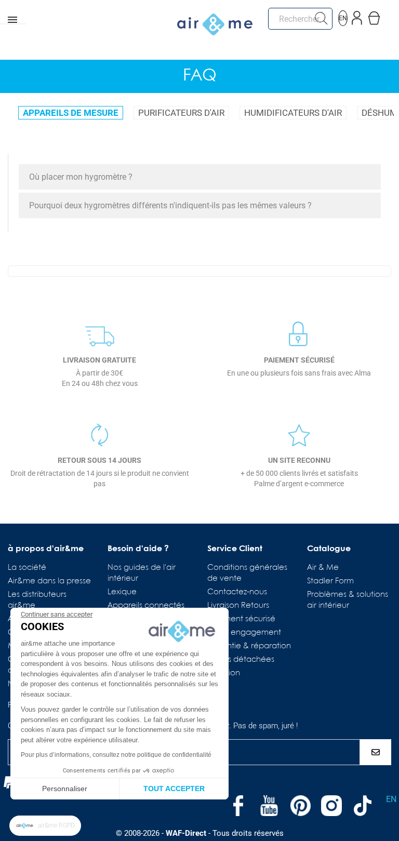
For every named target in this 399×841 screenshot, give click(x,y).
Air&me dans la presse (49, 581)
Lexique (122, 592)
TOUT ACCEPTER (174, 788)
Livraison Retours (238, 605)
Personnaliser (64, 788)
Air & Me (323, 567)
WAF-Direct (186, 833)
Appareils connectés (146, 605)
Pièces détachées (240, 659)
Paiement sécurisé (241, 619)
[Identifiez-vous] (357, 16)
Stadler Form (330, 581)
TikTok (362, 805)
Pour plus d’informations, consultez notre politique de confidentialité (116, 754)
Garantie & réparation (249, 646)
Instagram (331, 805)
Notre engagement (244, 632)
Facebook (238, 805)
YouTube (269, 805)
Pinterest (300, 805)
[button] (45, 826)
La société (27, 567)
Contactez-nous (237, 592)
